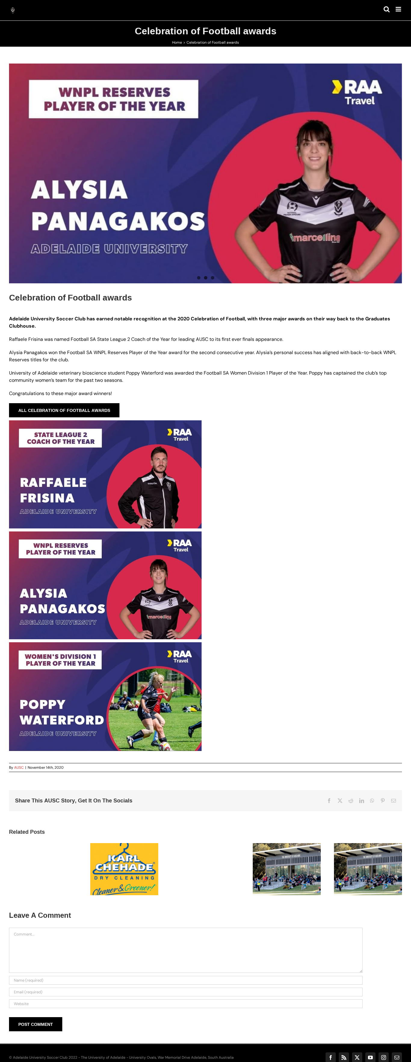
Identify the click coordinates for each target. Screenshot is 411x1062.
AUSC (19, 767)
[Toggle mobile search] (387, 9)
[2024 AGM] (287, 869)
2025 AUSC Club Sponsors (116, 860)
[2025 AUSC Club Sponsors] (124, 869)
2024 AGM (279, 863)
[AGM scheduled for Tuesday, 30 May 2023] (368, 869)
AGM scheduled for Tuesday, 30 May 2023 (360, 857)
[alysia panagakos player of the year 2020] (205, 173)
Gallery (131, 860)
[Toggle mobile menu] (399, 9)
